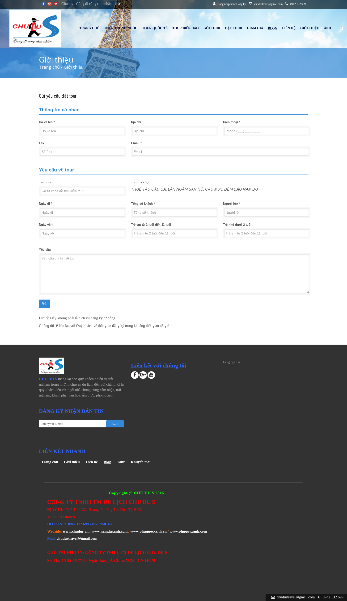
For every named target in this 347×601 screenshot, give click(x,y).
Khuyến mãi (140, 462)
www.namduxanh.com (109, 531)
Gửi (44, 303)
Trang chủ (49, 67)
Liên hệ (92, 462)
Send (115, 424)
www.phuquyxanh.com (188, 531)
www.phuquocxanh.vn (148, 531)
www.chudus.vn (76, 531)
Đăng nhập (223, 4)
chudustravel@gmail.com (77, 538)
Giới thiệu (72, 462)
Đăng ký (241, 4)
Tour (121, 462)
